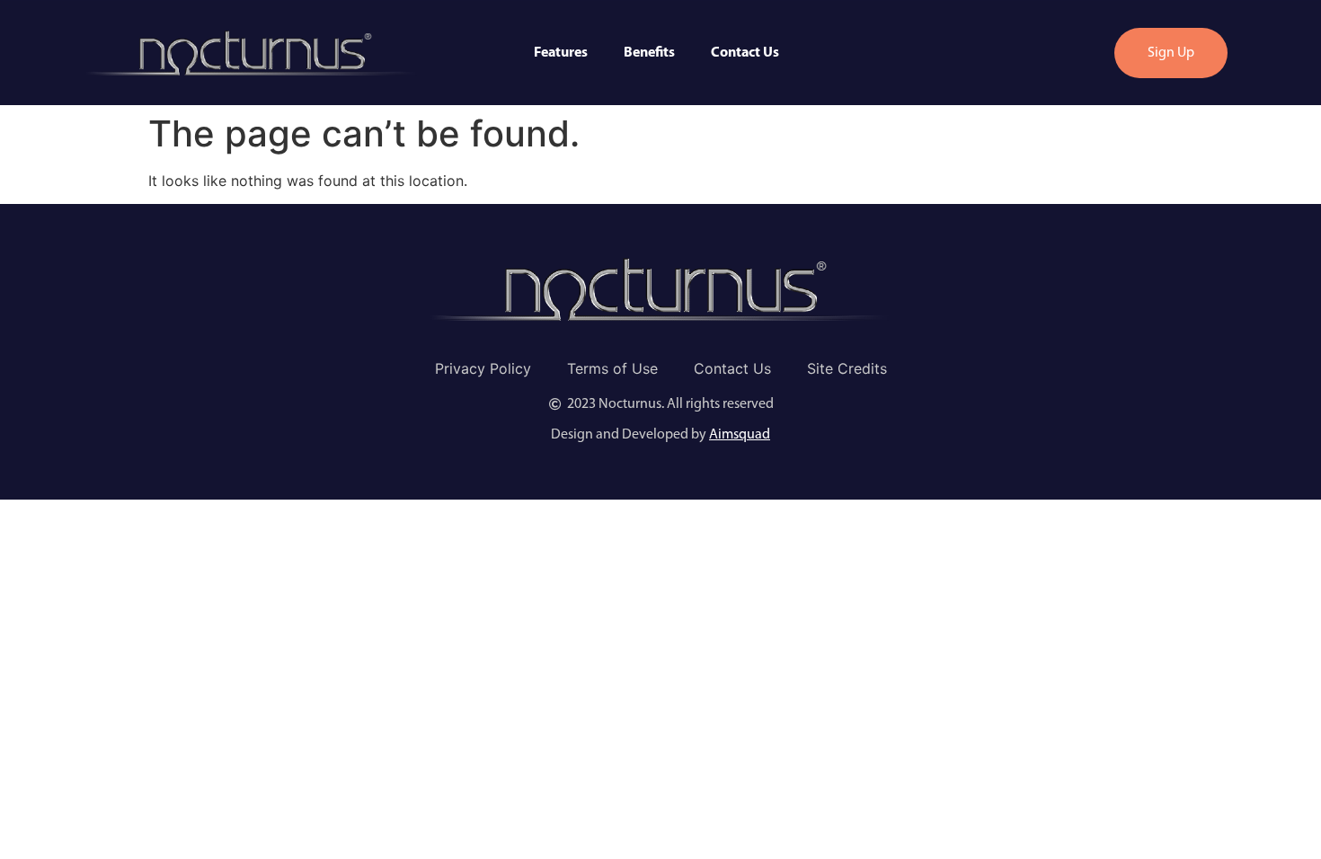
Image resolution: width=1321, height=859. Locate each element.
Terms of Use (612, 368)
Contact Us (745, 53)
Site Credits (847, 368)
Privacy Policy (483, 368)
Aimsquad (739, 435)
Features (561, 53)
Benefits (649, 53)
